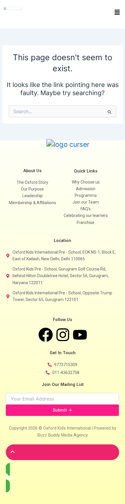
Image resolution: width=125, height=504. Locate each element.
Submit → (62, 410)
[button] (93, 12)
